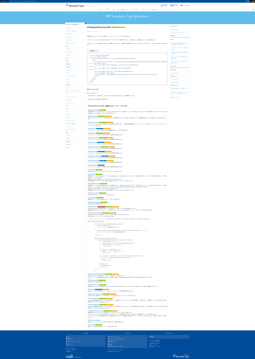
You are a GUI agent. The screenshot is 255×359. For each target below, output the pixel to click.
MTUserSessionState (94, 320)
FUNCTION (114, 27)
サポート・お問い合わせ (152, 9)
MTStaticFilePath (93, 298)
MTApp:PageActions (94, 147)
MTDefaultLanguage (94, 202)
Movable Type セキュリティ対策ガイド (116, 346)
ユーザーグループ (135, 9)
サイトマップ (69, 344)
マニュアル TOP (175, 97)
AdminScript (122, 117)
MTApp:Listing (92, 142)
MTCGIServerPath (93, 193)
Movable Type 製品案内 (154, 340)
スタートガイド (174, 73)
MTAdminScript (92, 116)
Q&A (118, 9)
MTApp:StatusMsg (93, 160)
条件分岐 (68, 84)
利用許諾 (152, 336)
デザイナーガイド (175, 82)
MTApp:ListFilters (93, 137)
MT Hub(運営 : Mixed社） (113, 351)
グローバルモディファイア (177, 32)
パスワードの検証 (109, 214)
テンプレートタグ (175, 29)
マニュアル (99, 9)
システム (68, 81)
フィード (68, 111)
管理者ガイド (174, 76)
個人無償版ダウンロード (154, 346)
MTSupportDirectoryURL (95, 311)
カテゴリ (68, 49)
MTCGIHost (91, 169)
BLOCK (100, 128)
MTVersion (91, 324)
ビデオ (67, 108)
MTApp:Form (92, 128)
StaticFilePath (95, 301)
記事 (67, 58)
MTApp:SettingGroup (94, 156)
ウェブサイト (69, 34)
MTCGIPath (91, 174)
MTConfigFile (92, 197)
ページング (68, 126)
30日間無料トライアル (154, 343)
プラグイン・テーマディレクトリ (16, 1)
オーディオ (68, 40)
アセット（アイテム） (71, 31)
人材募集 (68, 351)
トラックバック (70, 102)
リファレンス (107, 9)
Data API (68, 141)
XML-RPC (68, 144)
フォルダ (68, 114)
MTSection (91, 289)
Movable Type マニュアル (114, 336)
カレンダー (68, 55)
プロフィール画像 (70, 123)
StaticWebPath (117, 43)
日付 (67, 105)
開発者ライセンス (153, 345)
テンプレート (69, 99)
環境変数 (173, 35)
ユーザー (68, 135)
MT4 (108, 116)
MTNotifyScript (93, 206)
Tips (114, 9)
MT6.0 (122, 27)
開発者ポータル (125, 9)
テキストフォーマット (71, 96)
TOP (66, 13)
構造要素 (68, 67)
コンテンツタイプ (70, 76)
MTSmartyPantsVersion (95, 294)
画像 (67, 46)
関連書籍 (69, 338)
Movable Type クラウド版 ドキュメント (117, 338)
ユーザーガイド (174, 79)
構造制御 (68, 64)
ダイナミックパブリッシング (73, 90)
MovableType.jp (4, 1)
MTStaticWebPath (93, 304)
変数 (67, 132)
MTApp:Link (91, 133)
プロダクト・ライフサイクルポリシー (74, 341)
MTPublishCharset (93, 284)
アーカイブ (68, 28)
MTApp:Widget (92, 165)
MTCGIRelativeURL (106, 179)
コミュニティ (69, 70)
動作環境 (110, 344)
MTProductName (93, 280)
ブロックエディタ (70, 120)
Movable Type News (70, 348)
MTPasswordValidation (95, 213)
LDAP (67, 147)
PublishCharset (109, 286)
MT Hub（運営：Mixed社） (30, 1)
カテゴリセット (70, 52)
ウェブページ (69, 37)
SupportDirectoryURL (97, 36)
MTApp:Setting (92, 151)
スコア (67, 87)
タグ (67, 93)
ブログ (142, 9)
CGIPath (133, 43)
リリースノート (70, 343)
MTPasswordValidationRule (96, 274)
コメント (68, 73)
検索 (67, 61)
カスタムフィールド (71, 43)
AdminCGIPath (143, 111)
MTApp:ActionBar (93, 122)
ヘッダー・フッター (71, 129)
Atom (67, 138)
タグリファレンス (78, 13)
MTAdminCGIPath (93, 110)
